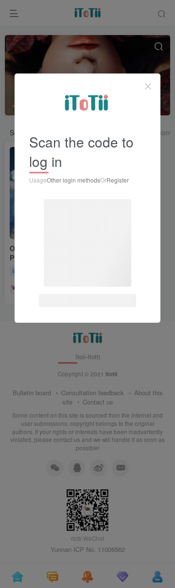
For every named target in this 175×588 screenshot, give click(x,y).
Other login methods (73, 180)
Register (117, 180)
